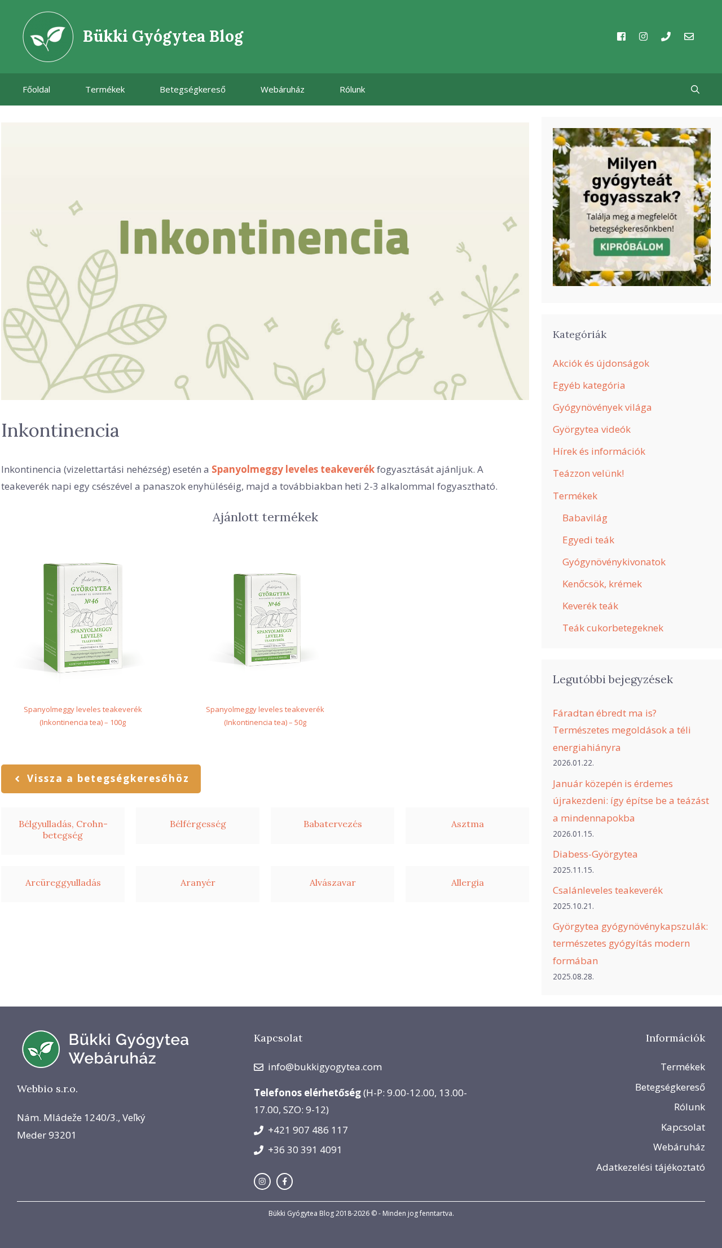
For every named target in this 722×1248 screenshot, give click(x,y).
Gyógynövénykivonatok (614, 561)
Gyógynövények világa (602, 407)
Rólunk (352, 89)
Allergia (467, 882)
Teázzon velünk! (588, 473)
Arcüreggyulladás (63, 882)
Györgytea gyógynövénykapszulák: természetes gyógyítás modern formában (630, 943)
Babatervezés (332, 823)
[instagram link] (262, 1181)
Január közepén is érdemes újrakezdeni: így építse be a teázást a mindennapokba (631, 800)
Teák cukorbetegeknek (612, 627)
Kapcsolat (683, 1126)
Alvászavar (333, 882)
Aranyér (197, 882)
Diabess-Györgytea (595, 853)
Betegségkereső (193, 89)
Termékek (105, 89)
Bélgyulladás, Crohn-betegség (63, 829)
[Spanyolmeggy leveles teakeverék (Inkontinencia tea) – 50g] (264, 617)
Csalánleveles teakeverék (608, 890)
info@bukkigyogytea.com (325, 1066)
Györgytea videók (592, 429)
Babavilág (584, 517)
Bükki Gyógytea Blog (163, 36)
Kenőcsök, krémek (602, 583)
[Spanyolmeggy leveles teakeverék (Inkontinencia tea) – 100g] (82, 617)
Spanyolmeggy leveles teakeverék (293, 469)
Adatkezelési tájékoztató (650, 1167)
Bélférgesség (198, 823)
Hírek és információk (599, 451)
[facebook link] (284, 1181)
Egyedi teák (588, 539)
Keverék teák (590, 605)
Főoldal (36, 89)
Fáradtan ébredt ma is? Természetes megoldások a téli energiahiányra (622, 730)
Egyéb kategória (589, 385)
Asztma (467, 823)
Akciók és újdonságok (601, 363)
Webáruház (283, 89)
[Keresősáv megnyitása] (695, 89)
